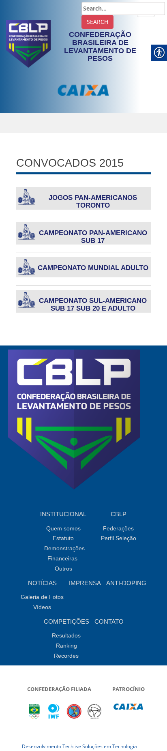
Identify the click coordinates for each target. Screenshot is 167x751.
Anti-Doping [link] (126, 582)
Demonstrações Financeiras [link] (64, 553)
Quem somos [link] (63, 528)
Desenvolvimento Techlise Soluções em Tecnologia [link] (79, 746)
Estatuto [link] (63, 538)
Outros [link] (63, 568)
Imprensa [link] (85, 582)
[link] (28, 43)
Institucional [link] (63, 514)
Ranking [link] (66, 645)
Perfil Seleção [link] (118, 538)
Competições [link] (66, 621)
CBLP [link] (118, 514)
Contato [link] (109, 621)
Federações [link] (118, 528)
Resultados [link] (66, 635)
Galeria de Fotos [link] (42, 597)
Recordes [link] (66, 655)
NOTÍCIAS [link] (42, 582)
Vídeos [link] (42, 607)
